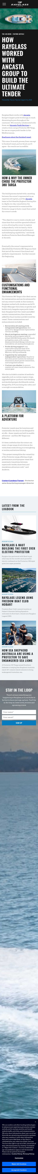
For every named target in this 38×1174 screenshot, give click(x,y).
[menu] (4, 4)
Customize (19, 1158)
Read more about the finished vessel (16, 137)
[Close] (35, 1122)
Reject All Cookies (19, 1164)
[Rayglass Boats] (19, 3)
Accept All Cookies (18, 1170)
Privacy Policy (28, 1154)
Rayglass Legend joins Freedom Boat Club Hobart (17, 601)
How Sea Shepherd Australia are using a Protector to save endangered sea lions (17, 655)
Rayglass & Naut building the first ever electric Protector (18, 548)
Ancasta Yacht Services (19, 125)
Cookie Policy (17, 1154)
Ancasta (26, 115)
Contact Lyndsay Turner (13, 481)
